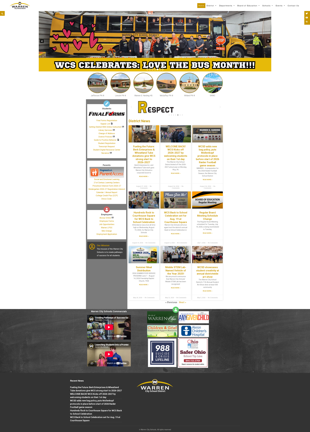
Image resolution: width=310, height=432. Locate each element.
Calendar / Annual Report (106, 192)
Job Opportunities (106, 224)
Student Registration (106, 143)
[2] (150, 69)
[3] (152, 69)
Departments (225, 5)
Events (279, 5)
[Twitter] (307, 14)
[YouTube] (307, 18)
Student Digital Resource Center (106, 150)
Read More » (144, 176)
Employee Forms (107, 221)
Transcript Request (107, 146)
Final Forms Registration (106, 120)
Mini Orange (107, 231)
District (210, 5)
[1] (147, 69)
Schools (266, 5)
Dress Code (106, 199)
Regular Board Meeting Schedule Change (207, 215)
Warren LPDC (106, 227)
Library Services (105, 130)
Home (201, 5)
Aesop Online (105, 218)
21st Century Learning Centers (107, 182)
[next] (268, 41)
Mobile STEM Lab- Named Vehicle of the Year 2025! (175, 270)
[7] (162, 69)
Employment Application (107, 234)
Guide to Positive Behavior (105, 140)
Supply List (105, 124)
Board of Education (247, 5)
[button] (131, 106)
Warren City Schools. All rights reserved (156, 429)
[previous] (42, 41)
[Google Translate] (307, 22)
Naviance (105, 153)
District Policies (105, 137)
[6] (160, 69)
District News (139, 121)
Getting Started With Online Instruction (105, 127)
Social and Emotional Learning (106, 179)
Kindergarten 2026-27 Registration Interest (107, 189)
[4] (155, 69)
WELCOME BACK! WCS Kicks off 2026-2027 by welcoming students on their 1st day (175, 153)
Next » (182, 302)
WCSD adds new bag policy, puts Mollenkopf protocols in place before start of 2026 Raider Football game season (207, 156)
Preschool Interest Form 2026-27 (107, 186)
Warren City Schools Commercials (109, 311)
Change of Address (107, 133)
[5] (157, 69)
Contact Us (293, 5)
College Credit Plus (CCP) (107, 195)
